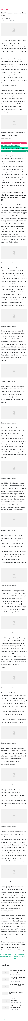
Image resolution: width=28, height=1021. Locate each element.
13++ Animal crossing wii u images (18, 999)
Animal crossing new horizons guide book (14, 143)
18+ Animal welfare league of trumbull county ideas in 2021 (17, 992)
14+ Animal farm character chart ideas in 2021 (17, 1006)
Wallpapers (4, 10)
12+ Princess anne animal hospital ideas (18, 978)
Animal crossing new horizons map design (14, 148)
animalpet (3, 1019)
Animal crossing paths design (11, 145)
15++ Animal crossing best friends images (17, 971)
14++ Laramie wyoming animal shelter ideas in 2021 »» (20, 956)
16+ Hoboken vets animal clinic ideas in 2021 (17, 985)
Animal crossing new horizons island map (14, 151)
